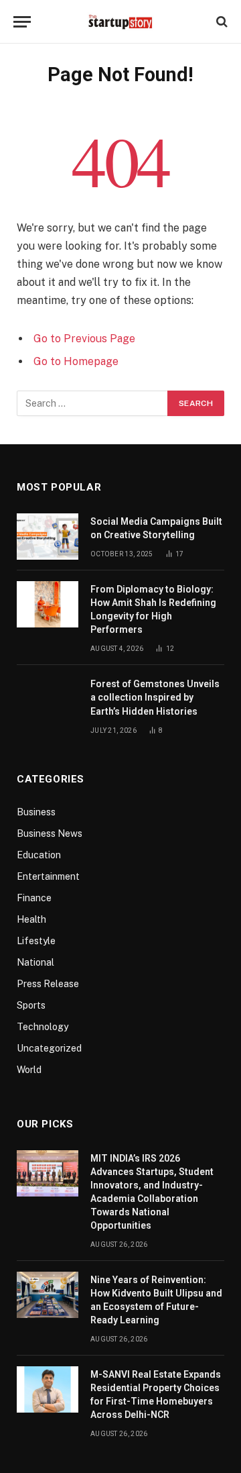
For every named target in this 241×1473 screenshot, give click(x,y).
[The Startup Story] (120, 21)
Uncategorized (49, 1048)
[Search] (221, 22)
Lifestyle (36, 940)
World (29, 1069)
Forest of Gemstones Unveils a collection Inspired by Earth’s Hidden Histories (155, 697)
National (35, 962)
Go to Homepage (75, 361)
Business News (49, 833)
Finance (34, 898)
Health (31, 919)
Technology (42, 1026)
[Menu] (22, 22)
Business (36, 812)
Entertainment (48, 876)
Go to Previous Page (84, 338)
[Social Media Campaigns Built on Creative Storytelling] (47, 536)
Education (39, 855)
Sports (31, 1005)
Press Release (48, 983)
